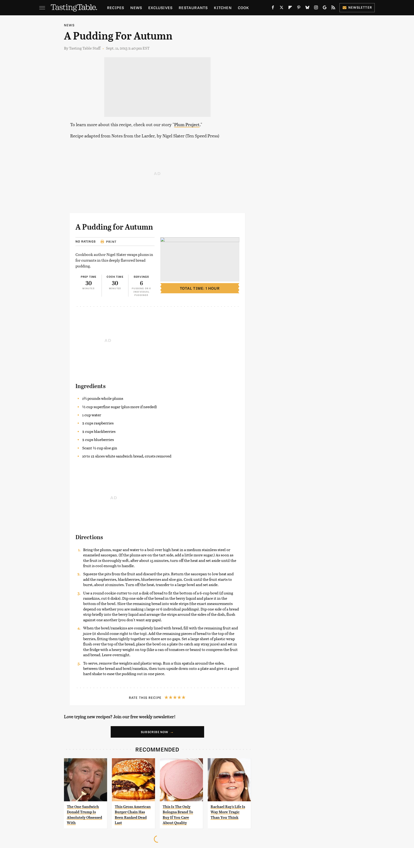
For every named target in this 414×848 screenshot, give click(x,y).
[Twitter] (281, 8)
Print (111, 241)
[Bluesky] (307, 8)
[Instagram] (316, 8)
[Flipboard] (290, 8)
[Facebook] (272, 8)
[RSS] (333, 8)
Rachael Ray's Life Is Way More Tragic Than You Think (228, 812)
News (136, 7)
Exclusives (160, 7)
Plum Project (187, 124)
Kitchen (222, 7)
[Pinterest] (298, 8)
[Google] (324, 8)
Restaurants (193, 7)
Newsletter (360, 7)
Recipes (115, 7)
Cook (243, 7)
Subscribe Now (154, 732)
